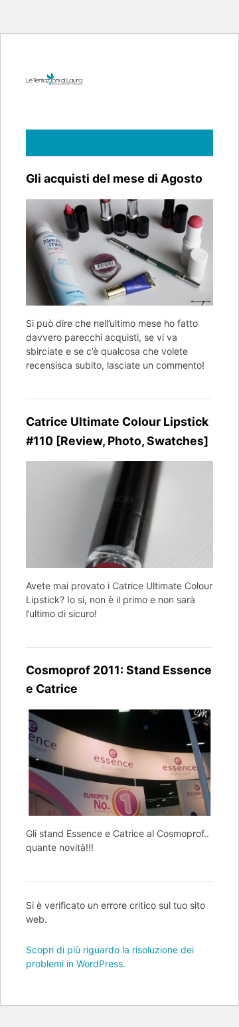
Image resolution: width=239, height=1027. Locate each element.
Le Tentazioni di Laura (119, 79)
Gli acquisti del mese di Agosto (114, 178)
